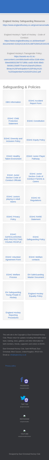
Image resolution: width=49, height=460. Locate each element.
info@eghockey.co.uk (18, 355)
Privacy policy (10, 366)
